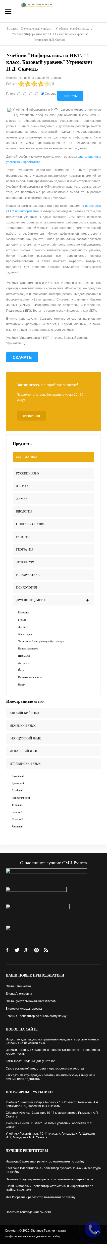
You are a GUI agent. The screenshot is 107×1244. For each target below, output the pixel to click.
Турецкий (17, 805)
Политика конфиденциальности (28, 1212)
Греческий (18, 783)
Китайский (18, 776)
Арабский (17, 790)
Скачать (22, 357)
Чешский (17, 812)
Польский (17, 819)
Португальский (21, 797)
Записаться (31, 416)
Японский (17, 826)
